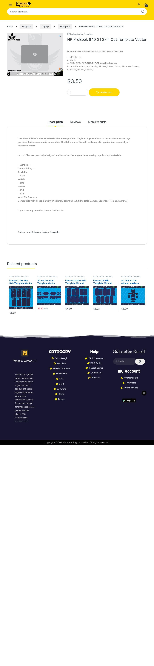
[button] (60, 36)
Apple (11, 276)
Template (26, 26)
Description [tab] (55, 122)
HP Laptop (65, 26)
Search (143, 11)
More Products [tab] (97, 122)
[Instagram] (144, 393)
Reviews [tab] (75, 122)
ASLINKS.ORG (21, 421)
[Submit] (140, 362)
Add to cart (106, 92)
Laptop (45, 26)
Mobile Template (22, 276)
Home (10, 26)
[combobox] (73, 11)
